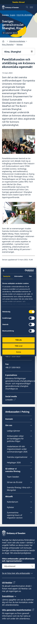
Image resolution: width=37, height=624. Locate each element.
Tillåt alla (18, 340)
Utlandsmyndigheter (17, 41)
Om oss (8, 425)
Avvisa (18, 352)
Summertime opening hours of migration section (15, 515)
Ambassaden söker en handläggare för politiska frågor (15, 438)
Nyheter (20, 44)
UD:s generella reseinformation (16, 610)
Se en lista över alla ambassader (16, 573)
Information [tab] (18, 276)
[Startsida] (4, 41)
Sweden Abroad (18, 2)
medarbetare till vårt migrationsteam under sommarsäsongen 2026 (17, 449)
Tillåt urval (18, 346)
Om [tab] (30, 276)
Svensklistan (8, 596)
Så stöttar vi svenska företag (12, 469)
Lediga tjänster (13, 430)
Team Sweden (13, 476)
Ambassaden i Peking (17, 411)
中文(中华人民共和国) (24, 15)
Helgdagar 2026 (14, 462)
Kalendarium (12, 502)
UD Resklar (7, 582)
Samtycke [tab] (6, 276)
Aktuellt (9, 496)
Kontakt (9, 419)
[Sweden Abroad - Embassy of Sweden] (12, 7)
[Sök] (27, 7)
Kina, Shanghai (8, 44)
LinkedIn (9, 399)
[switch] (32, 318)
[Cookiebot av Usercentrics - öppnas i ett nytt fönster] (26, 270)
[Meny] (32, 7)
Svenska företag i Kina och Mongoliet (18, 488)
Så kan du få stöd (14, 482)
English (12, 15)
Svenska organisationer (17, 457)
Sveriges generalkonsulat (13, 25)
